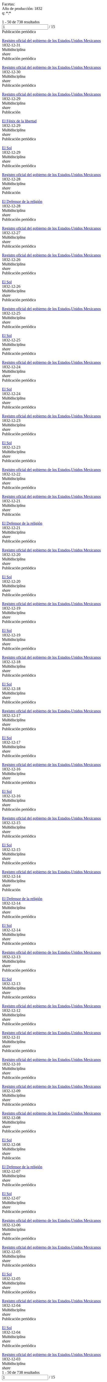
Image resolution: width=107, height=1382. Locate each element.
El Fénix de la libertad (19, 121)
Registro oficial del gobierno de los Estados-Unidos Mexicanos (51, 40)
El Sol (7, 148)
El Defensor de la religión (22, 201)
